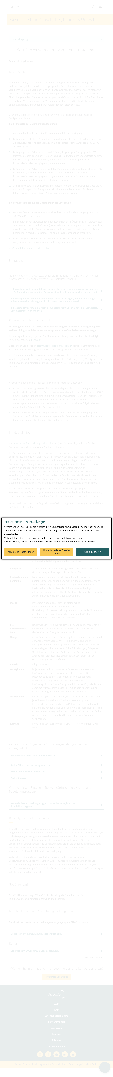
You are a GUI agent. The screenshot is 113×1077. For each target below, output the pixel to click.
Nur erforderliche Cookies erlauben (56, 552)
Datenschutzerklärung (75, 537)
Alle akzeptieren (92, 551)
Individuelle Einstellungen (20, 551)
